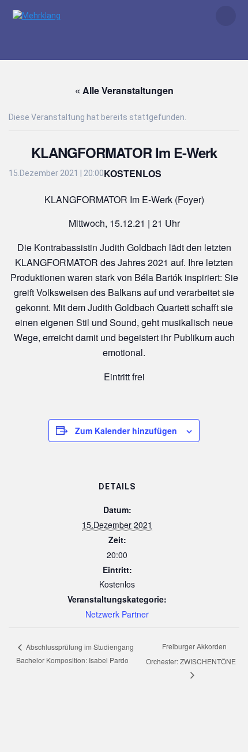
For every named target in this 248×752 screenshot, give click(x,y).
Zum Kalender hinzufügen (126, 430)
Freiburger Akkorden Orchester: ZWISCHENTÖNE (191, 653)
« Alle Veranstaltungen (124, 90)
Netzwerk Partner (117, 614)
